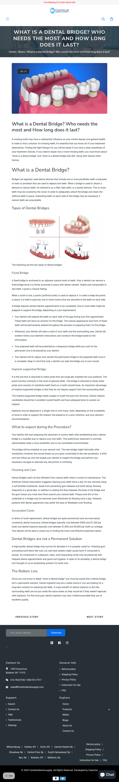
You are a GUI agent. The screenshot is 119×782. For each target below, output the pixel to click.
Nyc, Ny (23, 757)
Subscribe (56, 632)
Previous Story (27, 617)
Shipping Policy (70, 674)
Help (10, 714)
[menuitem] (86, 704)
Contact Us (13, 709)
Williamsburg (13, 746)
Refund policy (69, 669)
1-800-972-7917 (34, 680)
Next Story (95, 617)
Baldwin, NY (37, 757)
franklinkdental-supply (40, 770)
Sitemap (12, 725)
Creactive (93, 770)
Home (12, 51)
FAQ (64, 690)
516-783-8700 (17, 680)
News (21, 51)
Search (11, 704)
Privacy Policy (69, 679)
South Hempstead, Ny (59, 752)
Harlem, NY (30, 746)
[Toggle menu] (109, 709)
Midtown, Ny (54, 757)
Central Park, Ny (35, 752)
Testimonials (14, 720)
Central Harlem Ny (63, 746)
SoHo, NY (45, 746)
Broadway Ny (16, 752)
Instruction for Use (71, 685)
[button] (105, 19)
